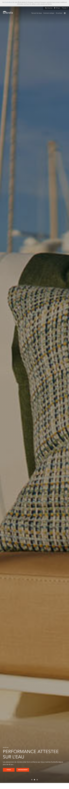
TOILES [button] (9, 769)
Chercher (50, 8)
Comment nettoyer (48, 13)
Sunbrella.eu (8, 2)
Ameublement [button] (23, 769)
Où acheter (59, 13)
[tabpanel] (34, 394)
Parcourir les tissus (36, 13)
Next (62, 394)
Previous (6, 394)
